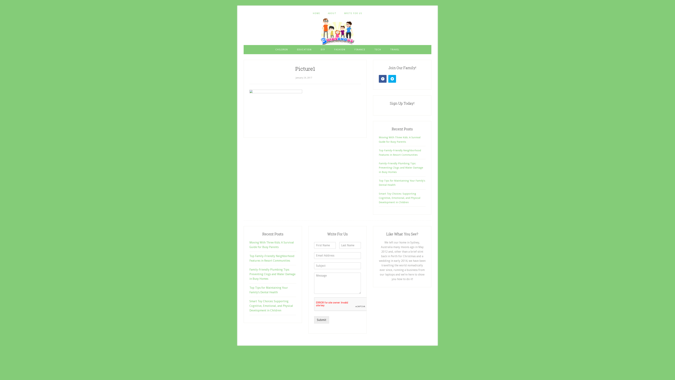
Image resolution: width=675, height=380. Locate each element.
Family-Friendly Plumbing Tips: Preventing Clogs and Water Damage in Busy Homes (401, 168)
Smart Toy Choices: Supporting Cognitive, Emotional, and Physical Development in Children (399, 198)
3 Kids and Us (338, 31)
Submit (321, 320)
